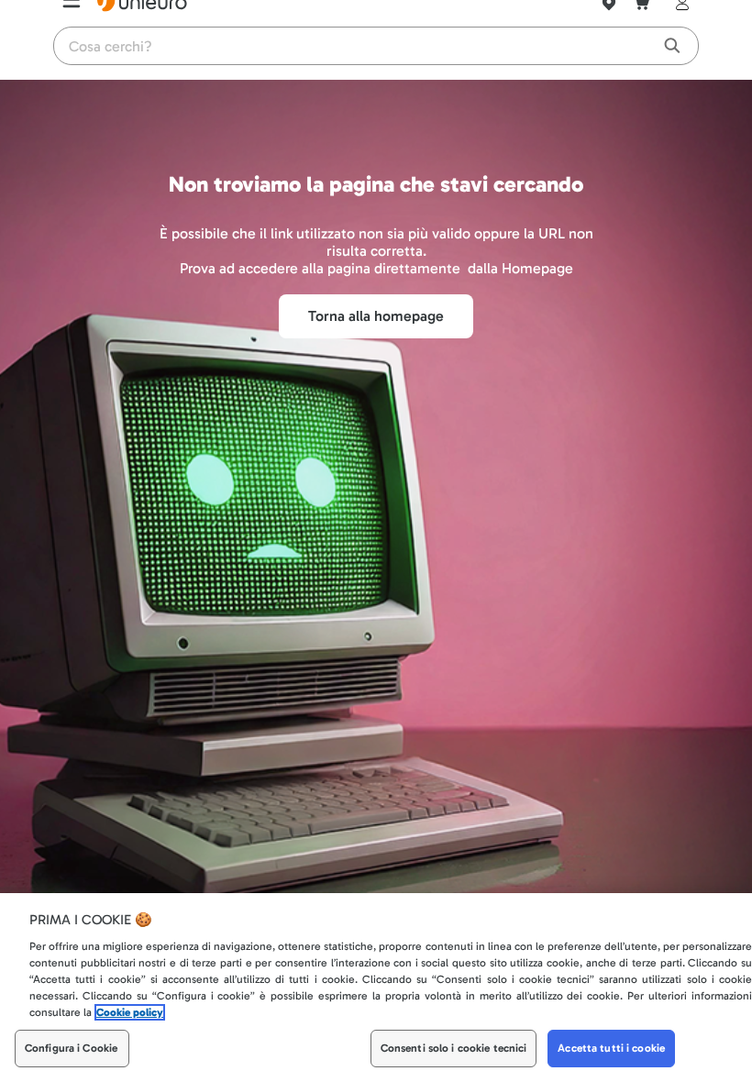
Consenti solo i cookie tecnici (454, 1049)
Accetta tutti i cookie (611, 1049)
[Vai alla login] (678, 24)
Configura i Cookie (71, 1049)
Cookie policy (129, 1013)
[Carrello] (642, 24)
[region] (376, 987)
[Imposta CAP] (609, 24)
